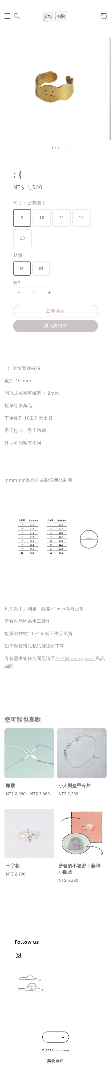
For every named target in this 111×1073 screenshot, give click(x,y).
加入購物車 (55, 325)
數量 (17, 282)
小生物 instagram (75, 658)
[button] (7, 16)
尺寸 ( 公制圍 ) (29, 202)
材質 (17, 255)
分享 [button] (26, 343)
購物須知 (55, 1060)
